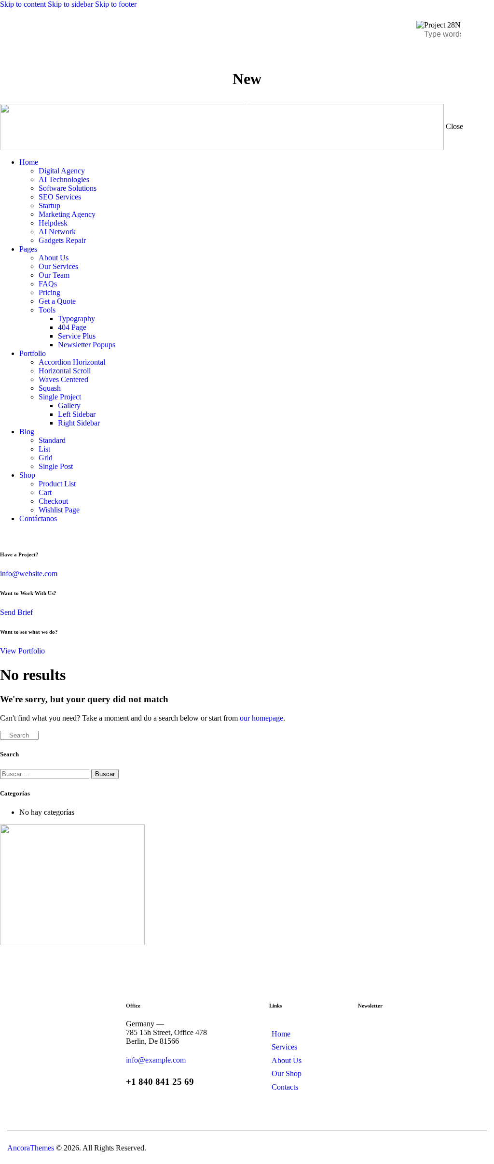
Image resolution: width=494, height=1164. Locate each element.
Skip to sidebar (70, 4)
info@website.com (28, 573)
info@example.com (156, 1060)
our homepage (261, 718)
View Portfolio (22, 651)
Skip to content (23, 4)
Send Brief (16, 612)
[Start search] (3, 735)
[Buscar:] (45, 773)
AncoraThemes (30, 1148)
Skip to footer (116, 4)
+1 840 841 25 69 (160, 1082)
